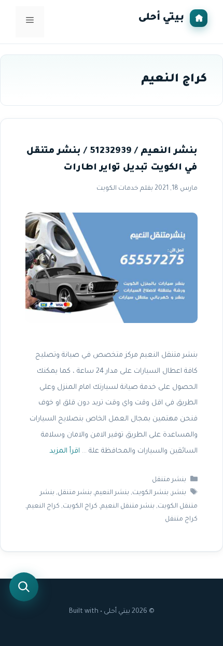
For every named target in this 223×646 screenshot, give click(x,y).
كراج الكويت (80, 506)
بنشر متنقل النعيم (128, 506)
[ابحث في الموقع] (23, 586)
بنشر (179, 493)
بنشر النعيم (112, 493)
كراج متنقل (181, 519)
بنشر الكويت (150, 493)
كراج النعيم (43, 506)
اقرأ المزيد (64, 451)
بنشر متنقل (169, 480)
